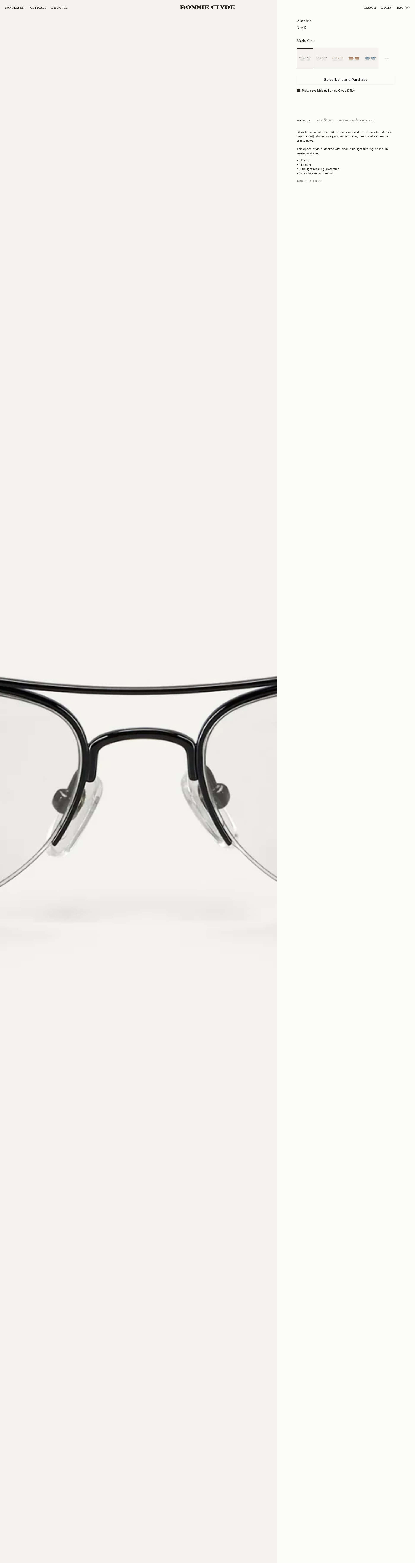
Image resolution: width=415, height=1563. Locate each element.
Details (303, 119)
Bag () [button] (403, 7)
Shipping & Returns (356, 119)
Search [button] (370, 7)
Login (386, 7)
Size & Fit (324, 119)
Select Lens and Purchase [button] (345, 79)
